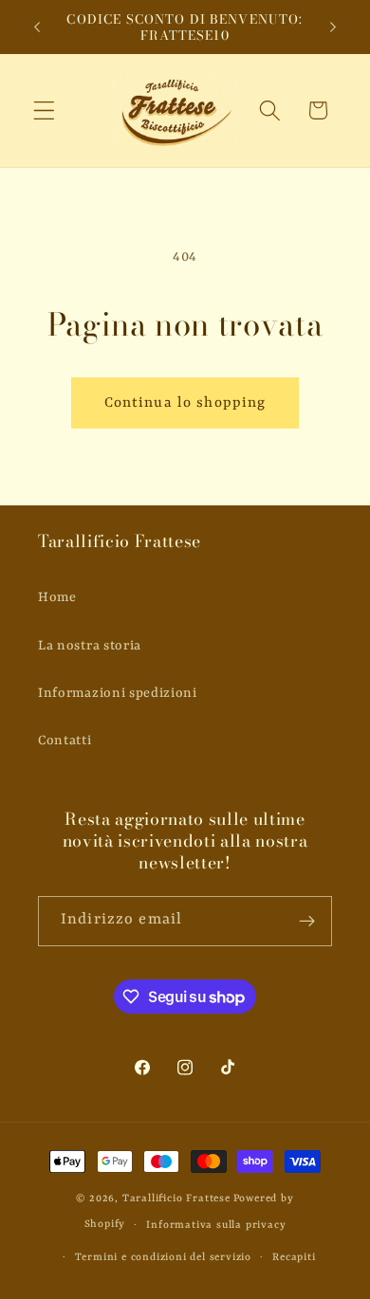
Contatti (65, 740)
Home (57, 597)
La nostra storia (89, 645)
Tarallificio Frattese (176, 1198)
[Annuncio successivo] (333, 27)
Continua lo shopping (185, 403)
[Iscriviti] (307, 921)
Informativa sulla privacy (216, 1225)
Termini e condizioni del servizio (163, 1257)
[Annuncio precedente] (37, 27)
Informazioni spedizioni (117, 693)
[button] (44, 110)
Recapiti (293, 1257)
